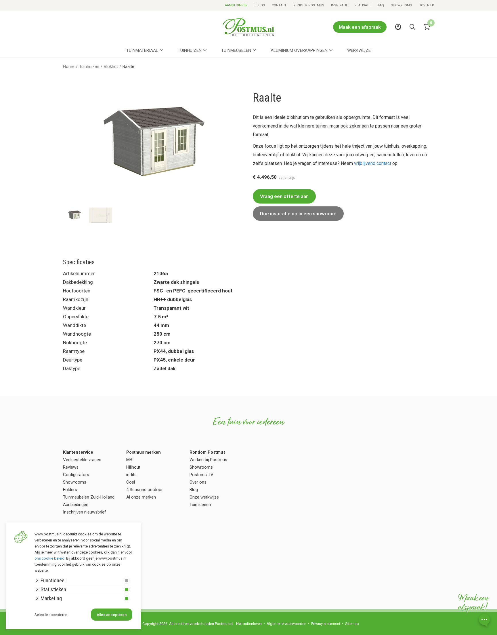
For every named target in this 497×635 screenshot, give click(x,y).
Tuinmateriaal (142, 50)
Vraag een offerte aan (284, 196)
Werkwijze (359, 50)
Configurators (76, 474)
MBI (129, 459)
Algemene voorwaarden (286, 623)
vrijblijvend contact (373, 163)
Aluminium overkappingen (299, 50)
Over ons (198, 482)
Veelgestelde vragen (82, 459)
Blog (194, 489)
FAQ (381, 5)
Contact (279, 5)
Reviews (71, 467)
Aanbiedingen (236, 5)
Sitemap (352, 623)
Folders (70, 489)
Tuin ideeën (200, 504)
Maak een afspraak (360, 27)
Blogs (260, 5)
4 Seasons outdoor (144, 489)
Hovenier (426, 5)
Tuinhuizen (190, 50)
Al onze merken (141, 497)
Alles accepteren (112, 615)
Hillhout (133, 467)
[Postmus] (248, 27)
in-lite (131, 474)
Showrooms (401, 5)
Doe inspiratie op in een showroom (298, 213)
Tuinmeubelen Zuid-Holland (88, 497)
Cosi (130, 482)
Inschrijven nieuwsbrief (84, 512)
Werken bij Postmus (208, 459)
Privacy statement (325, 623)
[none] (414, 40)
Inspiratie (339, 5)
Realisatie (363, 5)
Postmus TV (201, 474)
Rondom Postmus (308, 5)
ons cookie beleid (49, 558)
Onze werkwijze (204, 497)
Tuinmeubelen (236, 50)
